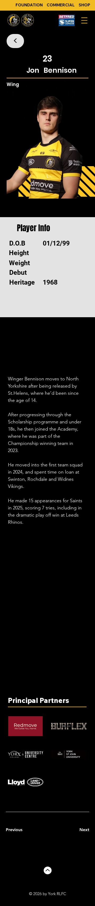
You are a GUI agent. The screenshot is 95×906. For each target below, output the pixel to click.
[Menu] (84, 20)
